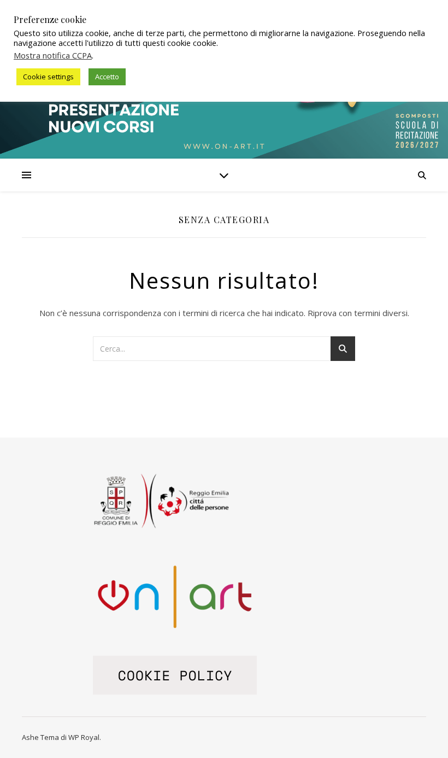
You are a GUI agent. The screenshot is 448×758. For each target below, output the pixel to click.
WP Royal (83, 737)
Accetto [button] (107, 76)
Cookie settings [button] (48, 76)
